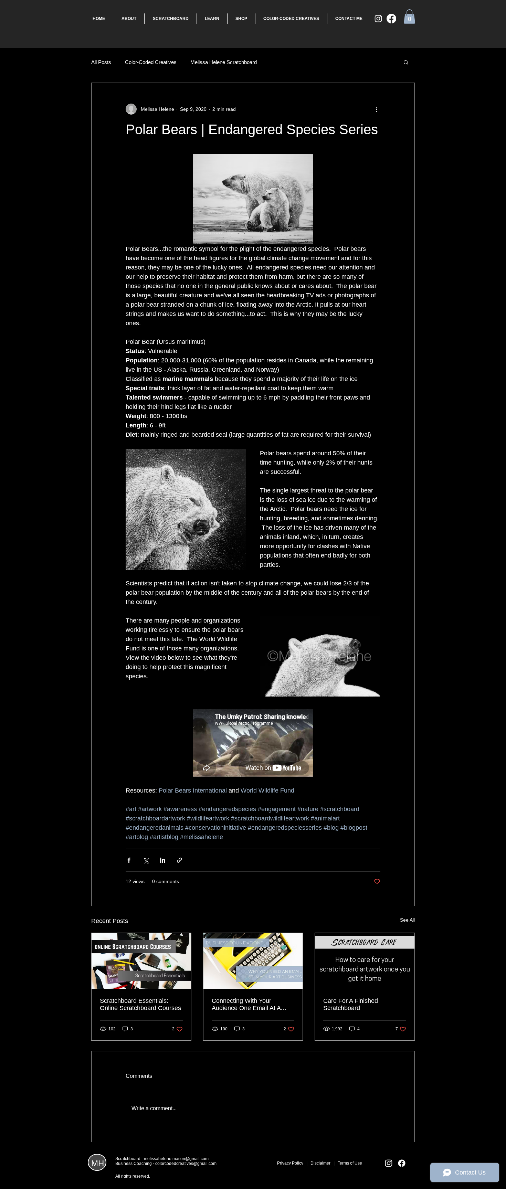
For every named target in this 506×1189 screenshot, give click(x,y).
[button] (409, 16)
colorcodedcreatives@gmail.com (186, 1163)
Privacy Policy (290, 1163)
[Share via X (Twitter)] (146, 860)
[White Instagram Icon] (378, 18)
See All (407, 920)
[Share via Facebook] (129, 860)
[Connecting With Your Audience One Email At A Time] (253, 961)
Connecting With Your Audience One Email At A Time (246, 1004)
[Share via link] (179, 860)
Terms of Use (350, 1163)
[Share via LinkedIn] (162, 860)
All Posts (101, 62)
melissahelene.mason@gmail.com (176, 1158)
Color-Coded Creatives (151, 62)
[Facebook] (391, 18)
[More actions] (376, 109)
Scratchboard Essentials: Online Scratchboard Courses (140, 1004)
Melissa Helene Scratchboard (223, 62)
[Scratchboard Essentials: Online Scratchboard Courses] (141, 961)
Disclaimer (320, 1163)
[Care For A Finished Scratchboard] (364, 961)
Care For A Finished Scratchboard (350, 1004)
